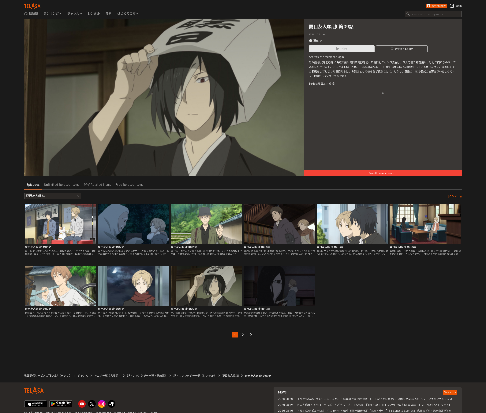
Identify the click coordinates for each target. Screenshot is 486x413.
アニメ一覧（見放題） (107, 375)
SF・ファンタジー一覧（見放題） (147, 375)
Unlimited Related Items (61, 185)
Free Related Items (129, 185)
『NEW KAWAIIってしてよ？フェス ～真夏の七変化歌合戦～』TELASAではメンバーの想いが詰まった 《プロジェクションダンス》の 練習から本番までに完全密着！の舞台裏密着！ (377, 399)
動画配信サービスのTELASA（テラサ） (48, 375)
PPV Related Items (97, 185)
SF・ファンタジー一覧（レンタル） (194, 375)
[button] (436, 6)
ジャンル (83, 375)
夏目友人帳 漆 (326, 83)
